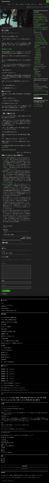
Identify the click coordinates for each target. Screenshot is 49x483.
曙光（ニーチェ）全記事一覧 (7, 445)
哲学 (29, 397)
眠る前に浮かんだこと (6, 357)
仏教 (12, 397)
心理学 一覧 (4, 444)
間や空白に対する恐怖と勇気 (9, 149)
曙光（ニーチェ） (39, 47)
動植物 (25, 397)
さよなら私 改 (4, 440)
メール (4, 285)
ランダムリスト (46, 4)
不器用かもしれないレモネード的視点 (9, 322)
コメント (4, 263)
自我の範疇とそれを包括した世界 (8, 331)
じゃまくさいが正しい (8, 210)
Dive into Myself (6, 1)
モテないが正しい (8, 27)
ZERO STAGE (3, 397)
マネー (7, 397)
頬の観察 (3, 345)
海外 (20, 400)
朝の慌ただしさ (4, 352)
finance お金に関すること (39, 19)
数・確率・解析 (9, 400)
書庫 (35, 69)
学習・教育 (36, 397)
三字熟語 (37, 59)
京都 (10, 397)
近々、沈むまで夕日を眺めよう (7, 361)
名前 (3, 280)
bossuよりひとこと (34, 4)
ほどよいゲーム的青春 (6, 326)
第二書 (36, 50)
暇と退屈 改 (27, 152)
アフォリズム (38, 64)
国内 (32, 397)
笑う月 (36, 61)
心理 (3, 242)
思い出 (3, 400)
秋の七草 (3, 462)
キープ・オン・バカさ (9, 234)
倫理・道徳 (19, 397)
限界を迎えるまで (5, 354)
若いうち (6, 229)
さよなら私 (3, 27)
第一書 (36, 49)
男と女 (23, 400)
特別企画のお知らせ (39, 66)
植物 (36, 73)
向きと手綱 (3, 324)
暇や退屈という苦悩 (6, 49)
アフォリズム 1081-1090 (6, 350)
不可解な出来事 (4, 338)
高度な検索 (40, 4)
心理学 (36, 71)
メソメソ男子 (6, 197)
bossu (10, 32)
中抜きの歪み (4, 329)
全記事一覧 (21, 4)
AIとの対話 (37, 74)
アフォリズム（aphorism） (7, 452)
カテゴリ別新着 (27, 4)
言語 (34, 400)
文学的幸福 (3, 359)
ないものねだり (39, 39)
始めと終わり (38, 37)
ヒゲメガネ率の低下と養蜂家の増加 (8, 317)
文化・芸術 (16, 400)
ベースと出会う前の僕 (6, 347)
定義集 (36, 45)
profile (9, 4)
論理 (37, 400)
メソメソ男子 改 (7, 157)
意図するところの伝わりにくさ (7, 336)
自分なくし (38, 35)
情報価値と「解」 (5, 333)
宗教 (41, 397)
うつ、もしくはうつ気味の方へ (41, 29)
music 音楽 (36, 25)
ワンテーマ (36, 76)
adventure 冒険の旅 (38, 24)
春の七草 (3, 458)
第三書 (36, 52)
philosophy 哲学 (37, 14)
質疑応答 (37, 57)
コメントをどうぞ (16, 32)
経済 (31, 400)
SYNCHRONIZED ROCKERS (7, 442)
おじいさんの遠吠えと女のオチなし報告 (9, 340)
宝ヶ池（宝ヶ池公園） (38, 106)
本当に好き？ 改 (7, 171)
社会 (6, 242)
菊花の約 (37, 62)
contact (17, 4)
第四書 (36, 54)
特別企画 (36, 32)
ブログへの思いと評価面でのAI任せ (8, 319)
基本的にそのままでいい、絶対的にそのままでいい (12, 343)
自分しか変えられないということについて (10, 387)
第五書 (36, 56)
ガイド (13, 4)
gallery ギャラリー (38, 68)
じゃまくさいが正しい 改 (9, 184)
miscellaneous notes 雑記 (39, 27)
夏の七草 (3, 460)
